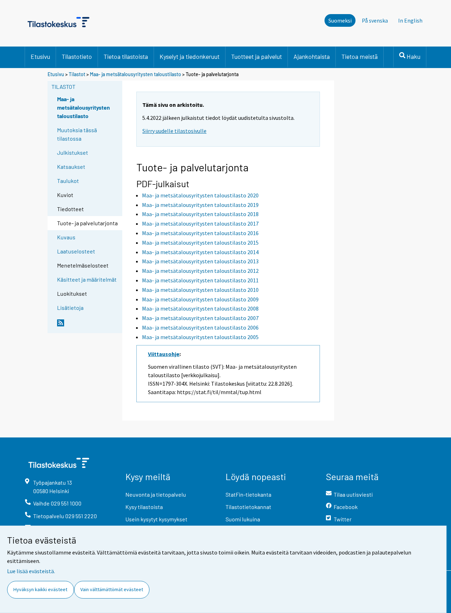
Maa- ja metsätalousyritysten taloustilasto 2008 (200, 308)
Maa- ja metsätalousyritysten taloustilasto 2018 (200, 213)
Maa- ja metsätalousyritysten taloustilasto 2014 (200, 252)
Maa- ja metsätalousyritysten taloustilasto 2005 (200, 337)
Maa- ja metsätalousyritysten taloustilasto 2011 (200, 280)
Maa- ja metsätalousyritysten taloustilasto (135, 74)
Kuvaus (66, 237)
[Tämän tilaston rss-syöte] (88, 325)
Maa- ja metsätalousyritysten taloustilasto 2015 (200, 242)
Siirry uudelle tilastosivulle (174, 130)
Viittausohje (163, 353)
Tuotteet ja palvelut (256, 56)
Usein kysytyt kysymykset (156, 519)
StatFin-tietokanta (248, 494)
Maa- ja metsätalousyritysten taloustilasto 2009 (200, 299)
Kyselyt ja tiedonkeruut (190, 56)
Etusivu (40, 56)
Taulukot (68, 180)
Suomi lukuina (243, 519)
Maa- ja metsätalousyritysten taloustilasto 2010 (200, 289)
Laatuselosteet (76, 251)
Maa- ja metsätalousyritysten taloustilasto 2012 (200, 270)
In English (410, 20)
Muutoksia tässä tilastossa (77, 134)
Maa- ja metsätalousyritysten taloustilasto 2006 (200, 327)
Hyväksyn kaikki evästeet (40, 589)
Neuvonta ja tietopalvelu (155, 494)
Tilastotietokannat (248, 506)
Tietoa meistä (359, 56)
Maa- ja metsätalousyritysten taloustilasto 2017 (200, 223)
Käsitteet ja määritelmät (87, 279)
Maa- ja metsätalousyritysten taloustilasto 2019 (200, 204)
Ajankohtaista (312, 56)
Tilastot (77, 74)
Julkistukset (72, 152)
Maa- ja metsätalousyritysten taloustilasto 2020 (200, 195)
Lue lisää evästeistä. (31, 571)
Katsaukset (71, 166)
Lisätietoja (70, 307)
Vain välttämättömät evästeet (111, 589)
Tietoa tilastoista (126, 56)
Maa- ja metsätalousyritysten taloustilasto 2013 (200, 261)
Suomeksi (340, 20)
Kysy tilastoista (144, 506)
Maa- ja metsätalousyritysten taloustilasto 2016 (200, 233)
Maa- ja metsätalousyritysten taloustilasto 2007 (200, 317)
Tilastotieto (77, 56)
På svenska (375, 20)
